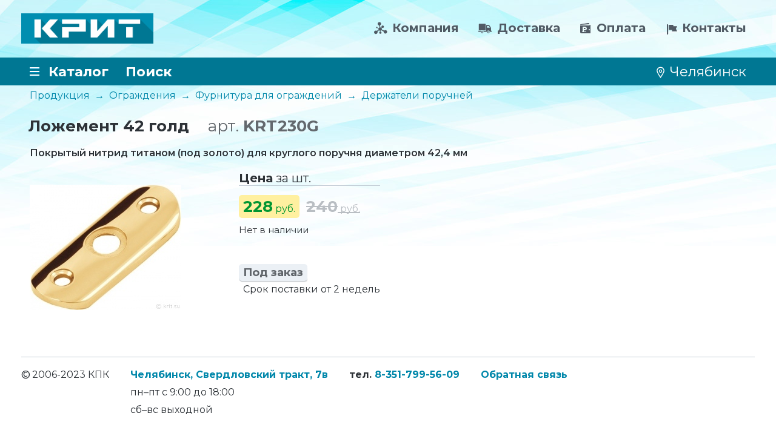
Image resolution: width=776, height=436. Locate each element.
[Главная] (87, 28)
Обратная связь (524, 374)
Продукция (60, 95)
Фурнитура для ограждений (268, 95)
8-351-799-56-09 (417, 374)
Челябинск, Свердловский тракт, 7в (229, 374)
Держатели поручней (417, 95)
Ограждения (142, 95)
